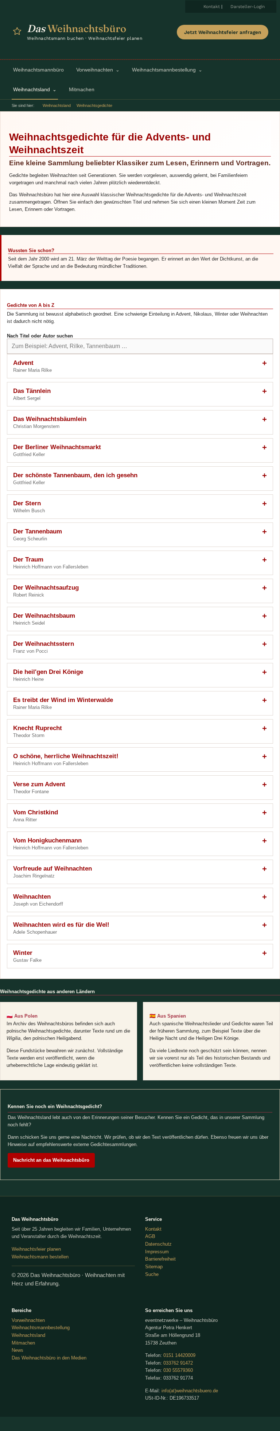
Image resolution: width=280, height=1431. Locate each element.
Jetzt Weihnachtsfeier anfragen (222, 32)
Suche (152, 1274)
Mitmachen (23, 1343)
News (17, 1350)
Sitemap (154, 1266)
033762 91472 (178, 1363)
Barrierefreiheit (160, 1259)
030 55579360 (178, 1370)
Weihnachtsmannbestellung (41, 1327)
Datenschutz (158, 1244)
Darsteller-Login (247, 6)
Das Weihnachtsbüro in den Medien (49, 1358)
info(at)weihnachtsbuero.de (190, 1390)
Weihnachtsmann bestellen (40, 1257)
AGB (150, 1236)
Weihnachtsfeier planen (36, 1249)
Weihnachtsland (57, 105)
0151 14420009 (179, 1355)
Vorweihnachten (28, 1320)
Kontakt (211, 6)
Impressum (157, 1251)
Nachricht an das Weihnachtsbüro (51, 1160)
